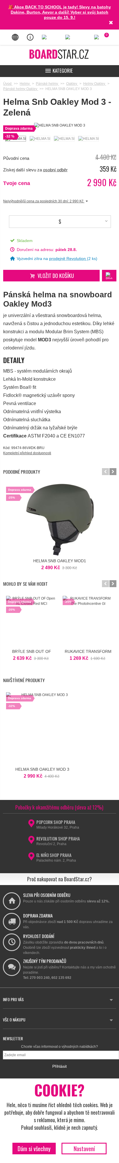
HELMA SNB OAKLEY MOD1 (59, 560)
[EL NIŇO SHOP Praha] (31, 858)
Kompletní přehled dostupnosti (27, 453)
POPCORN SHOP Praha (55, 822)
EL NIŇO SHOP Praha (53, 855)
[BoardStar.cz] (59, 54)
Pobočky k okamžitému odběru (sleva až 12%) (59, 807)
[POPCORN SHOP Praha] (31, 825)
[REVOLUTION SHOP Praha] (31, 842)
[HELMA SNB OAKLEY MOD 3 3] (64, 139)
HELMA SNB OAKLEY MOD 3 (42, 769)
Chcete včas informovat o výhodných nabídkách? (59, 1047)
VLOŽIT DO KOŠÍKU (56, 275)
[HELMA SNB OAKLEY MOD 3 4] (88, 139)
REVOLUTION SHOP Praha (58, 838)
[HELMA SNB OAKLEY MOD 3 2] (39, 139)
